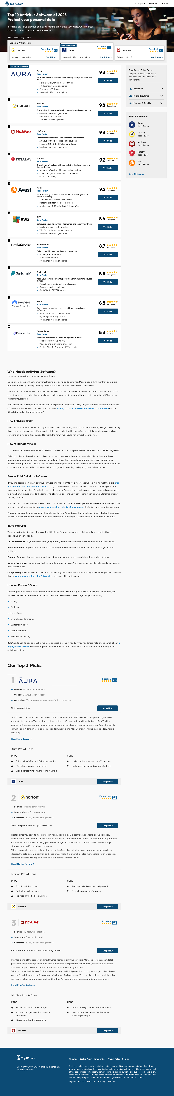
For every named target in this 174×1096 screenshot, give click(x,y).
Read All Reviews (136, 174)
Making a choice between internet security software (83, 408)
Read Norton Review (21, 863)
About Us (73, 1059)
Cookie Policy (86, 1059)
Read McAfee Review (22, 985)
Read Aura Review (20, 738)
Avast (140, 161)
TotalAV (142, 151)
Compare (140, 3)
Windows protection (25, 576)
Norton (141, 132)
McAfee (141, 142)
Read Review (42, 74)
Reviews (153, 3)
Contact (125, 1059)
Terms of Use (99, 1059)
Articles (165, 3)
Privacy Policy (114, 1059)
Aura (140, 123)
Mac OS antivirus (44, 576)
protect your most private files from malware (61, 507)
